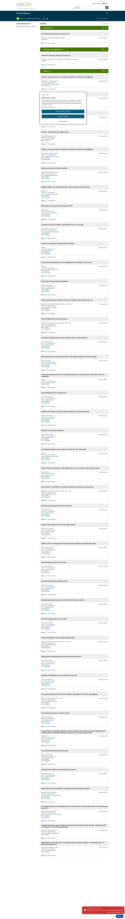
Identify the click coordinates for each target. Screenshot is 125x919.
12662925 (47, 834)
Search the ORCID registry (76, 7)
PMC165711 (47, 817)
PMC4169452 (47, 459)
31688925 (47, 176)
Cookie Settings (63, 121)
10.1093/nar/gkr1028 (49, 626)
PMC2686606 (47, 760)
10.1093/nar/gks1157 (49, 550)
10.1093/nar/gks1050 (49, 569)
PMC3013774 (47, 685)
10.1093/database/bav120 (50, 326)
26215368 (47, 365)
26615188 (47, 346)
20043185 (47, 702)
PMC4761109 (47, 329)
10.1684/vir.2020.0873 (49, 139)
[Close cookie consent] (84, 93)
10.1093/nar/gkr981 (48, 607)
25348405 (47, 439)
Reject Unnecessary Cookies (63, 111)
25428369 (47, 401)
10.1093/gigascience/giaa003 (51, 194)
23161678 (47, 571)
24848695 (47, 476)
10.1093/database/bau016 (50, 494)
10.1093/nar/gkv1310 (49, 344)
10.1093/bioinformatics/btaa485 (51, 156)
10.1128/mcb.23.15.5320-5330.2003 (52, 814)
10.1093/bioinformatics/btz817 (51, 175)
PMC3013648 (47, 666)
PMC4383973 (47, 402)
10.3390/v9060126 (48, 250)
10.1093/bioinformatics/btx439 (51, 231)
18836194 (47, 759)
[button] (106, 23)
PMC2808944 (47, 723)
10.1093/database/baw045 (50, 307)
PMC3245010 (47, 591)
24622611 (47, 495)
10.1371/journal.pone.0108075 (51, 456)
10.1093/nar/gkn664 (49, 757)
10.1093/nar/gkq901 (49, 682)
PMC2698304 (47, 742)
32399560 (47, 158)
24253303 (47, 514)
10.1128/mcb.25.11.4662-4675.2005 (52, 795)
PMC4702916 (47, 347)
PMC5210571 (47, 291)
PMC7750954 (47, 159)
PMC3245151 (47, 629)
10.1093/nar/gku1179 (49, 399)
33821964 (47, 85)
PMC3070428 (47, 647)
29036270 (47, 233)
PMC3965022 (47, 516)
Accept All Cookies (63, 116)
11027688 (47, 852)
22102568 (47, 627)
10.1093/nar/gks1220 (49, 531)
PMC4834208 (47, 310)
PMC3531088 (47, 553)
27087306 (47, 308)
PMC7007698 (47, 197)
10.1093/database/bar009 (50, 644)
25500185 (47, 384)
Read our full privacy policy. (48, 107)
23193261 (47, 552)
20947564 (47, 684)
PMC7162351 (47, 178)
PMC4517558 (47, 366)
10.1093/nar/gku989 (49, 437)
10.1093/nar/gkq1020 (49, 663)
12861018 (47, 815)
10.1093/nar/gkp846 (49, 720)
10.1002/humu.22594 (49, 475)
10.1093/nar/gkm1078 (49, 776)
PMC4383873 (47, 421)
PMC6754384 (47, 216)
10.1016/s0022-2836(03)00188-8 (51, 833)
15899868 (47, 797)
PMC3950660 (47, 497)
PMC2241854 (47, 779)
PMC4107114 (47, 478)
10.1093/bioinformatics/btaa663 (51, 84)
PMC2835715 (47, 704)
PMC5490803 (47, 253)
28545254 (47, 252)
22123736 (47, 589)
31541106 (47, 214)
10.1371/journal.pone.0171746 (51, 269)
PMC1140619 (47, 798)
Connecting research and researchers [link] (26, 8)
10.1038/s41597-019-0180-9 (50, 213)
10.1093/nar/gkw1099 (49, 288)
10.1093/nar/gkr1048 (49, 588)
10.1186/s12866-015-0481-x (50, 363)
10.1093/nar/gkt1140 (49, 512)
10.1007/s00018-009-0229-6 (50, 701)
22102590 (47, 608)
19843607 (47, 721)
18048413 (47, 778)
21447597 (47, 646)
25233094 (47, 457)
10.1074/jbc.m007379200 (50, 850)
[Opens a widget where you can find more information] (120, 916)
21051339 (47, 665)
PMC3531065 (47, 534)
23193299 (47, 533)
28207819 (47, 271)
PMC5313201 (47, 272)
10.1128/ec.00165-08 (49, 739)
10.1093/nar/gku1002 (49, 418)
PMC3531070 (47, 572)
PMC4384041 (47, 440)
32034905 (47, 195)
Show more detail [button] (103, 37)
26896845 (47, 327)
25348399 (47, 420)
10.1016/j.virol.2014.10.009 (50, 382)
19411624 (47, 740)
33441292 (47, 140)
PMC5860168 (47, 234)
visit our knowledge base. (117, 910)
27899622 (47, 289)
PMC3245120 (47, 610)
